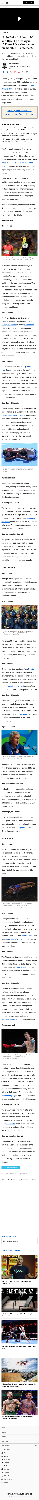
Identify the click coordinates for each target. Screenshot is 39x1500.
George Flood (15, 63)
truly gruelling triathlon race (12, 415)
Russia (31, 669)
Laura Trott (10, 1124)
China (4, 163)
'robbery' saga (17, 490)
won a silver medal (24, 967)
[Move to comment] (26, 72)
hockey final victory (9, 325)
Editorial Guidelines (28, 1180)
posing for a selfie (15, 939)
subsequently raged (9, 1096)
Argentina (22, 828)
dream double (22, 714)
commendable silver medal (12, 1019)
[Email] (23, 72)
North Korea (26, 936)
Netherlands (29, 325)
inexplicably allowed (15, 686)
